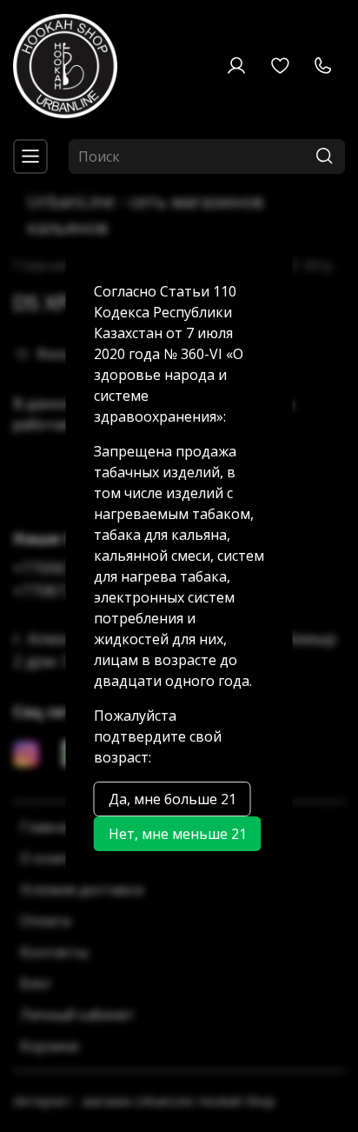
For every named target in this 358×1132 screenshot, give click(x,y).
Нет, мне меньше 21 (178, 833)
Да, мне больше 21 (172, 799)
